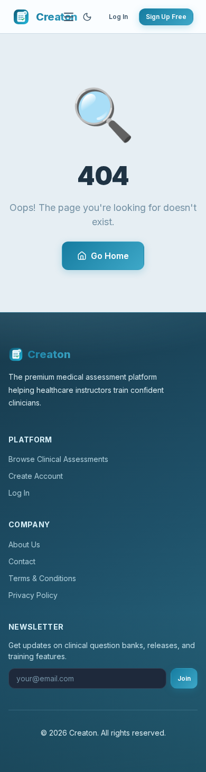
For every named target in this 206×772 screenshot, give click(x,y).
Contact (21, 561)
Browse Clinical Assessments (58, 459)
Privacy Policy (33, 595)
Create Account (35, 475)
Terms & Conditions (42, 578)
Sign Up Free (166, 17)
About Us (24, 544)
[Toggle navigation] (69, 16)
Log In (118, 17)
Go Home (110, 255)
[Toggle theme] (87, 16)
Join (184, 678)
